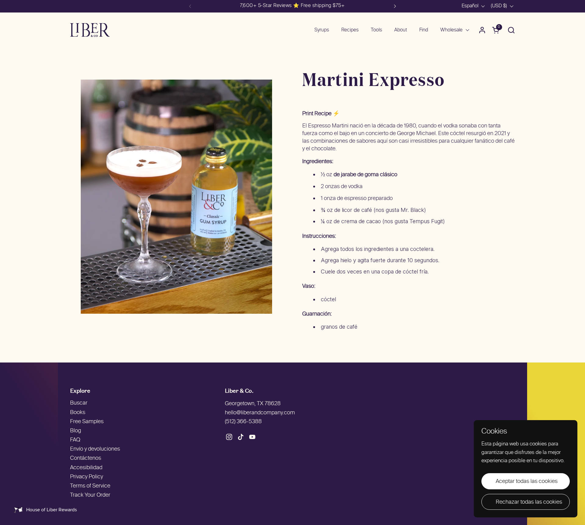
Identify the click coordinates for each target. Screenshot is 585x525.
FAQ (75, 440)
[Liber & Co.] (90, 30)
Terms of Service (90, 486)
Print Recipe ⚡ (320, 114)
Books (77, 412)
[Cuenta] (482, 30)
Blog (75, 431)
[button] (511, 30)
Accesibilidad (86, 468)
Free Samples (87, 422)
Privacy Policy (86, 477)
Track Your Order (90, 495)
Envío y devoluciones (95, 449)
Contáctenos (85, 458)
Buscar (78, 403)
